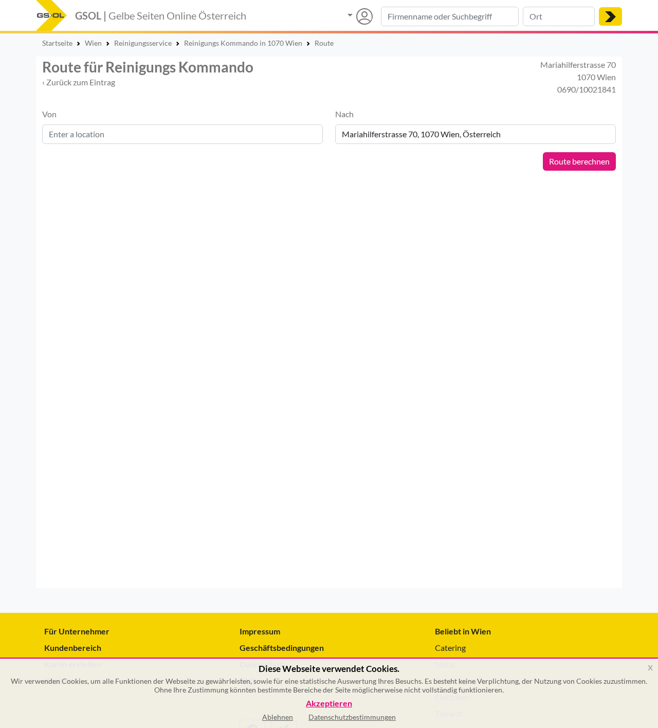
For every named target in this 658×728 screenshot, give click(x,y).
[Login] (360, 16)
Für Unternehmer (76, 631)
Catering (450, 647)
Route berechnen (579, 161)
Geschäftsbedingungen (282, 647)
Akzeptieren (329, 703)
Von (49, 114)
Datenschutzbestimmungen (352, 717)
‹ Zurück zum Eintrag (78, 82)
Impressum (260, 631)
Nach (344, 114)
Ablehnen (277, 717)
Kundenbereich (72, 647)
